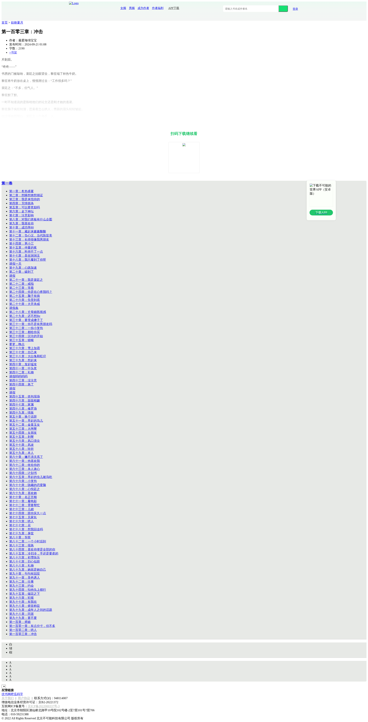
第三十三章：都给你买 (24, 332)
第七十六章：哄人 (21, 521)
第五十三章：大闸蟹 (23, 428)
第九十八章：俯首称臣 (24, 605)
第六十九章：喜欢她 (23, 493)
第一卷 (7, 183)
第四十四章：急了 (21, 384)
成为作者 (143, 8)
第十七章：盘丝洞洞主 (24, 255)
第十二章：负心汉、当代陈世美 (30, 235)
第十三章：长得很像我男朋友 (29, 239)
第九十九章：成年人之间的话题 (30, 609)
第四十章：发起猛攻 (23, 364)
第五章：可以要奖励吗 (24, 207)
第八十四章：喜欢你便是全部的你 (32, 549)
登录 (295, 8)
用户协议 (24, 698)
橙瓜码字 (17, 694)
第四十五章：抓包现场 (24, 396)
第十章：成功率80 (21, 227)
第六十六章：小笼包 (23, 481)
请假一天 (15, 263)
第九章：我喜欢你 (21, 223)
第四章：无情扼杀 (21, 203)
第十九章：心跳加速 (23, 267)
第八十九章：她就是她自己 (27, 569)
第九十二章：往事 (21, 581)
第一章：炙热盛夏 (21, 191)
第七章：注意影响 (21, 215)
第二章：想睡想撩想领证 (26, 195)
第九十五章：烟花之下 (24, 593)
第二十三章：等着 (21, 287)
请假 (12, 275)
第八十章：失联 (20, 537)
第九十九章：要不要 (23, 617)
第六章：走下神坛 (21, 211)
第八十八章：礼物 (21, 565)
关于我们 (8, 698)
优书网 (6, 694)
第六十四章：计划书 (23, 473)
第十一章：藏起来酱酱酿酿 (27, 231)
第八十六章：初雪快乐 (24, 557)
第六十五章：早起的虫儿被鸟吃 (30, 477)
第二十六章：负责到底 (24, 299)
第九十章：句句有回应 (24, 573)
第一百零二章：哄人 (23, 630)
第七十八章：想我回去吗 (26, 529)
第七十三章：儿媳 (21, 509)
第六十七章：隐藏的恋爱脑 (27, 485)
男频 (132, 8)
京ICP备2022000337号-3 (44, 706)
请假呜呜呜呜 (18, 376)
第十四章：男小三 (21, 243)
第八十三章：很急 (21, 545)
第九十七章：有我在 (23, 601)
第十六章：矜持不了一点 (26, 251)
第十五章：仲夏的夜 (23, 247)
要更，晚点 (17, 344)
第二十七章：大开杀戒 (24, 304)
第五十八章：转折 (21, 448)
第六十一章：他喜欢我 (24, 460)
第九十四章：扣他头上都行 (27, 589)
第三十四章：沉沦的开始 (26, 336)
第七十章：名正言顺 (23, 497)
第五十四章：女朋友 (23, 432)
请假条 (13, 308)
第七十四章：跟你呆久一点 (27, 513)
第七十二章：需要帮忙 (24, 505)
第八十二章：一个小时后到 (27, 541)
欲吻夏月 (17, 22)
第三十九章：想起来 (23, 360)
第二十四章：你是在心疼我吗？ (30, 291)
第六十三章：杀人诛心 (24, 469)
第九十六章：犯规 (21, 597)
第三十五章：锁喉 (21, 340)
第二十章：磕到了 (21, 271)
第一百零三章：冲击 (23, 634)
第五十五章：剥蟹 (21, 436)
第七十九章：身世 (21, 533)
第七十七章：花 (20, 525)
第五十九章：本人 (21, 452)
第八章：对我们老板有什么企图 (30, 219)
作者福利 (157, 8)
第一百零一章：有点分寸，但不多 (32, 626)
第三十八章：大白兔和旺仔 (27, 356)
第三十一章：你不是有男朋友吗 (30, 324)
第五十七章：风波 (21, 444)
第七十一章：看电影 (23, 501)
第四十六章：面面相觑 (24, 400)
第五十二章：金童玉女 (24, 424)
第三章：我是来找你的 (24, 199)
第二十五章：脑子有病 (24, 295)
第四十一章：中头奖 (23, 368)
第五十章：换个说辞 (23, 416)
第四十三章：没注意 (23, 380)
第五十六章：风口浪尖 (24, 440)
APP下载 (173, 8)
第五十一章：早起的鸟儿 (26, 420)
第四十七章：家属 (21, 404)
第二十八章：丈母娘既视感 (27, 312)
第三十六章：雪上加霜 (24, 348)
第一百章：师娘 (20, 621)
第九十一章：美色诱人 (24, 577)
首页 (5, 22)
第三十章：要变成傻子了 (26, 320)
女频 (123, 8)
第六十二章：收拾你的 (24, 465)
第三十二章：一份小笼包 (26, 328)
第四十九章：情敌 (21, 412)
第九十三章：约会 (21, 585)
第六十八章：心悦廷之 (24, 489)
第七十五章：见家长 (23, 517)
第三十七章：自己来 (23, 352)
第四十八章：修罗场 (23, 408)
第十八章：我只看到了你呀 (27, 259)
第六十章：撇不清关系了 (26, 456)
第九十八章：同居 (21, 613)
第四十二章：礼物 (21, 372)
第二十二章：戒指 (21, 283)
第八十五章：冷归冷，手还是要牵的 (33, 553)
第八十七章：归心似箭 (24, 561)
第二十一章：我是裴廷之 (26, 279)
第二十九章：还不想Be (24, 316)
